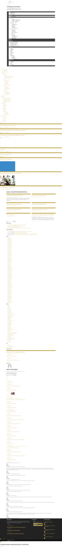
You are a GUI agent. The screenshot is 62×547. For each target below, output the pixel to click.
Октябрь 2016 (10, 262)
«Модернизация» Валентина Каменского (11, 403)
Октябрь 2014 (10, 277)
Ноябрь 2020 (10, 244)
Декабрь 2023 (10, 238)
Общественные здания (3, 128)
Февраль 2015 (10, 273)
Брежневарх (7, 160)
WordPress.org (10, 347)
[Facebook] (7, 524)
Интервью (9, 321)
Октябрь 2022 (10, 240)
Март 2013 (9, 289)
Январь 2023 (10, 239)
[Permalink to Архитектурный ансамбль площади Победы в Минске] (7, 498)
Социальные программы (11, 338)
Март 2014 (9, 282)
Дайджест (7, 152)
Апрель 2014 (10, 281)
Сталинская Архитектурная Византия (5, 154)
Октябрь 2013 (10, 286)
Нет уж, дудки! (2, 149)
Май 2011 (9, 299)
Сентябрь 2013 (10, 287)
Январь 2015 (10, 274)
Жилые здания (10, 318)
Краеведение (10, 323)
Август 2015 (9, 271)
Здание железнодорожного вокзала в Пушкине (39, 204)
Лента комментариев (11, 346)
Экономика (7, 128)
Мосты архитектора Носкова (10, 214)
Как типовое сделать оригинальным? (48, 536)
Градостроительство (3, 123)
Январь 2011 (10, 300)
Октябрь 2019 (10, 247)
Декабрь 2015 (10, 268)
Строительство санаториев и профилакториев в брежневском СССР (49, 530)
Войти (9, 344)
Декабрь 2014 (10, 275)
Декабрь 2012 (10, 292)
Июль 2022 (9, 241)
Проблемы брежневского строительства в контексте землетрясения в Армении (15, 419)
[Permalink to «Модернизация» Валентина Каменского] (7, 515)
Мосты (7, 213)
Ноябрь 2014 (10, 276)
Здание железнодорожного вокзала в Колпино (39, 195)
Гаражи (9, 314)
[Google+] (8, 524)
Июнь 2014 (9, 279)
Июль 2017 (9, 257)
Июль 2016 (9, 263)
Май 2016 (9, 264)
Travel (34, 521)
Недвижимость (2, 185)
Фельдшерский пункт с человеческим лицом (49, 533)
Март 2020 (9, 246)
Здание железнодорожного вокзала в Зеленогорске (39, 209)
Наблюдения (10, 327)
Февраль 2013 (10, 290)
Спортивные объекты (11, 339)
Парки (9, 331)
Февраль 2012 (10, 296)
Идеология (9, 319)
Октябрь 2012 (10, 293)
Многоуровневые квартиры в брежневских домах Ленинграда (17, 224)
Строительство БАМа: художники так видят (14, 225)
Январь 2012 (10, 297)
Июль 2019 (9, 248)
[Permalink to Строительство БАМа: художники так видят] (7, 471)
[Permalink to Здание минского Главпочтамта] (7, 493)
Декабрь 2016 (10, 260)
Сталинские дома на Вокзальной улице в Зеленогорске (14, 195)
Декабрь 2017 (10, 253)
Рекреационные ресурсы (3, 133)
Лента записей (10, 345)
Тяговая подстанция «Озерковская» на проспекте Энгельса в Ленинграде (43, 214)
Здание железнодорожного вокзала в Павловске (13, 209)
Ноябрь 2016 (10, 261)
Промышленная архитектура (35, 213)
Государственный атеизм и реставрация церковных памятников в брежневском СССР (13, 130)
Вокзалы (7, 202)
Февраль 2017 (10, 258)
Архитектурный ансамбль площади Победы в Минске (8, 125)
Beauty (9, 305)
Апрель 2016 (10, 265)
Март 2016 (9, 266)
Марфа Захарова (9, 353)
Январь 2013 (10, 291)
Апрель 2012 (10, 295)
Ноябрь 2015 (10, 269)
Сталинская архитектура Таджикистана (6, 159)
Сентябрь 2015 (10, 270)
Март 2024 (9, 237)
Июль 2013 (9, 288)
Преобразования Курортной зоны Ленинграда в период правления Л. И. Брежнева (12, 135)
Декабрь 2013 (10, 284)
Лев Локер (7, 483)
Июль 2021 (9, 243)
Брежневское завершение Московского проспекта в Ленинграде (13, 415)
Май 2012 (9, 294)
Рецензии (9, 337)
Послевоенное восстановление (12, 332)
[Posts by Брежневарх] (9, 366)
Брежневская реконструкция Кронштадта (14, 227)
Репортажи (9, 335)
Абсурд (9, 310)
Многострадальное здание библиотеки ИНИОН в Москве (16, 226)
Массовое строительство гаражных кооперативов (48, 522)
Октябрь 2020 (10, 245)
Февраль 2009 (10, 302)
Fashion (9, 306)
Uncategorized (10, 309)
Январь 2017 (10, 259)
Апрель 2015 (10, 272)
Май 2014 (9, 280)
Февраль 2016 (10, 267)
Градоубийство (10, 316)
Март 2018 (9, 251)
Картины (9, 322)
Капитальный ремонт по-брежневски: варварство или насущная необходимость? (25, 233)
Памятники (7, 123)
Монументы (9, 325)
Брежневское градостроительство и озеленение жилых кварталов (49, 526)
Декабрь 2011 (10, 298)
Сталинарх (7, 494)
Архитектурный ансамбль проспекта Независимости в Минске (13, 451)
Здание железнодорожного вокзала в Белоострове (14, 204)
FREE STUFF (23, 371)
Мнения (1, 147)
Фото (9, 340)
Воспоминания (10, 313)
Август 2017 (9, 256)
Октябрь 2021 (10, 242)
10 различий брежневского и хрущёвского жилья (7, 187)
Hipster (9, 307)
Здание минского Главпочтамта (10, 443)
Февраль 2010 (10, 301)
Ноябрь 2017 (10, 254)
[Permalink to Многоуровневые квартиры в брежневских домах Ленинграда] (7, 464)
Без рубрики (10, 311)
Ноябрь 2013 (10, 285)
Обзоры (1, 157)
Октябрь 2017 (10, 255)
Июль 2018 (9, 250)
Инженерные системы (11, 320)
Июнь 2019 (9, 249)
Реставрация (10, 336)
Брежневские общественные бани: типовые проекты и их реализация (10, 173)
